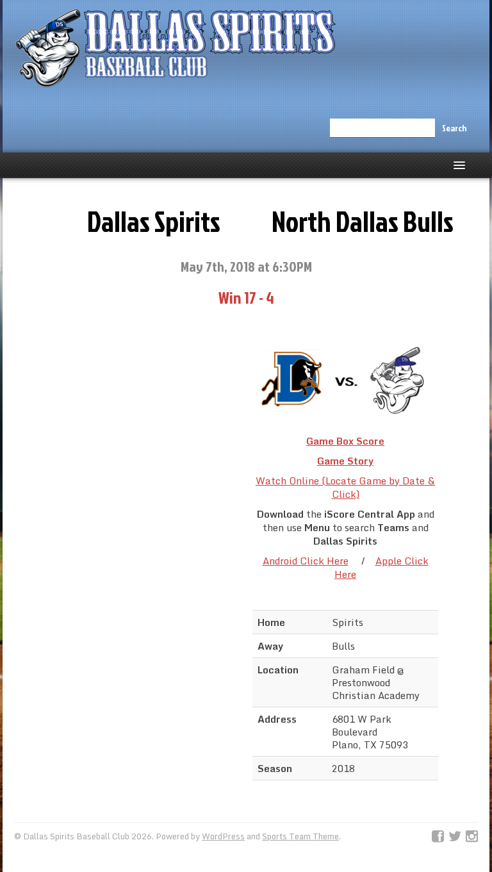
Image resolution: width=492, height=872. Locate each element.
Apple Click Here (381, 567)
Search (454, 128)
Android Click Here (305, 560)
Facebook (438, 837)
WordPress (223, 836)
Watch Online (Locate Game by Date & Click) (345, 487)
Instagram (472, 837)
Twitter (454, 837)
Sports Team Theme (300, 836)
